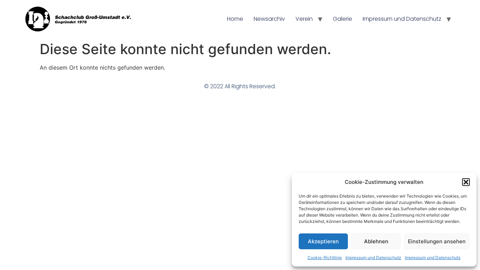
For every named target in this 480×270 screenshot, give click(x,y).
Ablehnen (376, 241)
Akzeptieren (323, 241)
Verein (304, 19)
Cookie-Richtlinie (324, 257)
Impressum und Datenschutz (373, 257)
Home (235, 19)
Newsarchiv (269, 19)
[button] (465, 182)
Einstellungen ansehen (437, 241)
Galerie (342, 19)
